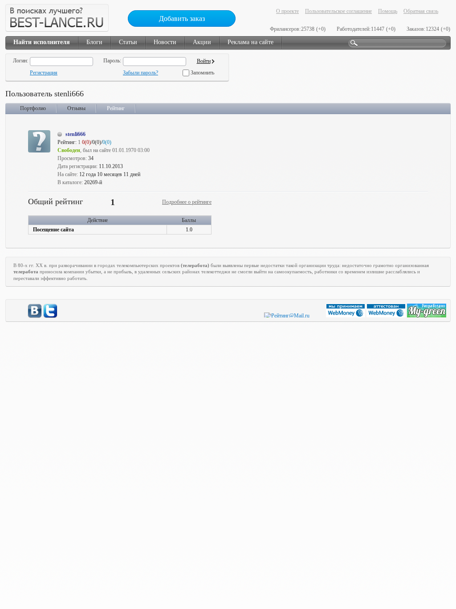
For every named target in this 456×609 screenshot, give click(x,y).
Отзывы (76, 108)
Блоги (94, 42)
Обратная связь (420, 11)
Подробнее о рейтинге (187, 202)
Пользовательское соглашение (338, 11)
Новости (165, 42)
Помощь (387, 11)
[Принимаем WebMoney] (346, 316)
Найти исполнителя (41, 42)
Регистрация (43, 73)
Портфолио (33, 108)
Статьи (128, 42)
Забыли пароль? (140, 73)
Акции (202, 42)
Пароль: (112, 61)
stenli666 (75, 134)
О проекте (287, 11)
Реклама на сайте (250, 42)
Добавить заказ (182, 18)
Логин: (20, 61)
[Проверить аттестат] (386, 316)
